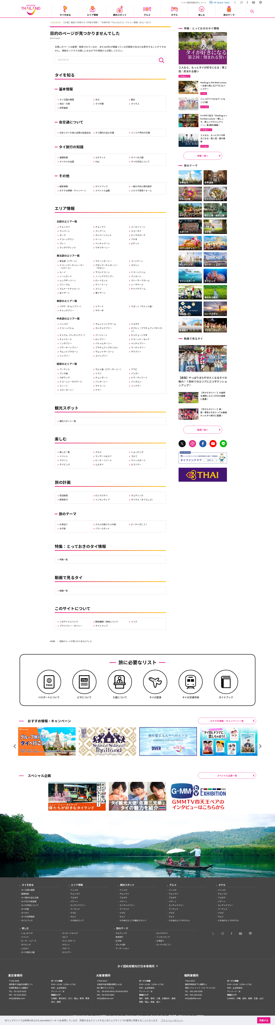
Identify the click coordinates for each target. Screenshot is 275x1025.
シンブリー (65, 355)
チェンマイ (65, 226)
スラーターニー (67, 389)
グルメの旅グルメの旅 (105, 524)
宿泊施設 (64, 495)
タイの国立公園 (28, 952)
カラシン (135, 265)
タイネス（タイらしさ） (142, 499)
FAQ (97, 161)
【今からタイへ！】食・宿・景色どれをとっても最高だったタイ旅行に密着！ (213, 412)
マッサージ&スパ (103, 456)
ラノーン (64, 385)
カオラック (65, 377)
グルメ (98, 452)
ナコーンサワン (67, 239)
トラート (99, 306)
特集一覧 (64, 559)
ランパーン (65, 230)
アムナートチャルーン (70, 288)
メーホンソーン (138, 226)
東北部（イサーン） (69, 261)
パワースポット (102, 528)
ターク (63, 235)
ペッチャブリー (138, 343)
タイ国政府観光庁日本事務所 (136, 966)
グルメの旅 (120, 944)
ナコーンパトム (67, 328)
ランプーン (100, 230)
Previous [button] (47, 22)
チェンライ (100, 226)
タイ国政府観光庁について (194, 2)
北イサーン (65, 292)
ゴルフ (134, 456)
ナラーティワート (139, 377)
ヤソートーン (101, 284)
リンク (134, 621)
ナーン (98, 239)
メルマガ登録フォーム (141, 190)
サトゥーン (100, 385)
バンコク (64, 323)
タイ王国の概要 (67, 99)
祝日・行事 (65, 103)
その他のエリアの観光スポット (133, 920)
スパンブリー (101, 355)
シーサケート (137, 284)
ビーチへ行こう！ (139, 524)
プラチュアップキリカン (106, 347)
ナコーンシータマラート (71, 381)
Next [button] (227, 22)
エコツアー (136, 464)
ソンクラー (136, 385)
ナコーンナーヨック (140, 339)
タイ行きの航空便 (28, 901)
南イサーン (100, 292)
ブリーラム (65, 284)
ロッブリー (100, 339)
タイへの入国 (137, 157)
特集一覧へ (202, 155)
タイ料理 (99, 103)
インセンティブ (102, 499)
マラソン (64, 460)
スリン (98, 288)
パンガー (135, 373)
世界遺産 (64, 107)
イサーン (74, 901)
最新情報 (64, 186)
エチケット (100, 157)
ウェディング (137, 495)
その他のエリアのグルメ (179, 920)
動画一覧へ (202, 429)
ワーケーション (122, 948)
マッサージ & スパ (70, 933)
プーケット (65, 369)
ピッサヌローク (138, 235)
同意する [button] (263, 1020)
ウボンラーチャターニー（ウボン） (106, 267)
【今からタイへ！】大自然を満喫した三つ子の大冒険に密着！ (212, 395)
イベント (64, 456)
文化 (97, 99)
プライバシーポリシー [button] (172, 1020)
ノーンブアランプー (104, 276)
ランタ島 (64, 373)
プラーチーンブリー (69, 347)
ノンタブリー (66, 343)
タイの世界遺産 (28, 916)
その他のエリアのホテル (228, 920)
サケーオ (99, 310)
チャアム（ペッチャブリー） (73, 335)
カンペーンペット (103, 235)
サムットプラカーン (69, 351)
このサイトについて (69, 621)
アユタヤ (135, 323)
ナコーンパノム (138, 272)
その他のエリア (77, 920)
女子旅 (63, 528)
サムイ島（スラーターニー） (108, 369)
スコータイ (136, 230)
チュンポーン (101, 377)
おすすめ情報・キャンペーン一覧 (227, 720)
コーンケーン (137, 261)
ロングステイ (101, 495)
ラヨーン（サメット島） (142, 306)
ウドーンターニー (103, 261)
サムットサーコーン (104, 351)
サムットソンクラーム (105, 323)
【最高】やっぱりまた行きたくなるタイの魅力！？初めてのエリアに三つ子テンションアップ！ (203, 381)
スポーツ (66, 948)
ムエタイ (99, 464)
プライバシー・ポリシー (71, 625)
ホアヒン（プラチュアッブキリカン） (146, 329)
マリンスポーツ (138, 460)
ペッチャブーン (102, 243)
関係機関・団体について (106, 621)
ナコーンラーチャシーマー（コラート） (72, 267)
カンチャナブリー (103, 328)
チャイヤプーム (138, 288)
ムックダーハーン (68, 280)
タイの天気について (140, 161)
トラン (98, 373)
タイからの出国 (67, 161)
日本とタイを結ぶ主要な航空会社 (75, 132)
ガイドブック (101, 186)
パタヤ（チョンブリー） (71, 306)
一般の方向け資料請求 (141, 186)
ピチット (135, 243)
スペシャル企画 (102, 190)
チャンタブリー (67, 310)
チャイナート (66, 339)
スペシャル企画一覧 (227, 775)
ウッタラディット (68, 247)
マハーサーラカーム (140, 280)
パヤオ (134, 239)
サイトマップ (101, 625)
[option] (137, 22)
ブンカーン (136, 276)
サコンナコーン (102, 272)
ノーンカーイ (66, 276)
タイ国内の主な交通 (104, 132)
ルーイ (63, 272)
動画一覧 (64, 590)
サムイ (73, 916)
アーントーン (101, 335)
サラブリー (136, 351)
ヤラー (98, 389)
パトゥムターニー (103, 343)
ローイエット (101, 280)
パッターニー (101, 381)
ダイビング (65, 464)
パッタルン (136, 381)
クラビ (134, 369)
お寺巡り (64, 524)
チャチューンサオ (139, 335)
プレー (63, 243)
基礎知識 (64, 157)
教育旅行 (64, 499)
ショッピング (137, 452)
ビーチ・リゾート (103, 460)
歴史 (133, 99)
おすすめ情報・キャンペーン (73, 190)
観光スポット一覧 (68, 421)
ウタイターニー (102, 247)
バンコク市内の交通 (140, 132)
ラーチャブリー (138, 347)
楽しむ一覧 (65, 452)
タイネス (135, 103)
